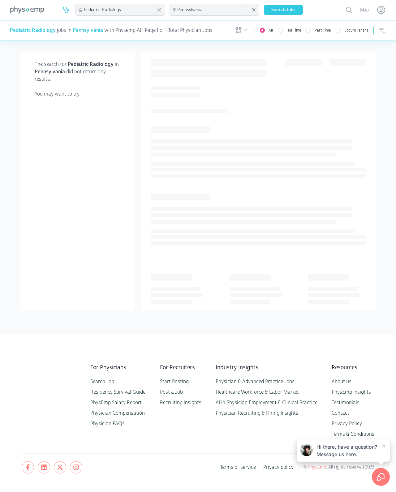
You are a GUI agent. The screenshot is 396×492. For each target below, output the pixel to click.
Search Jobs (283, 10)
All (271, 30)
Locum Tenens (356, 30)
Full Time (293, 30)
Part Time (323, 30)
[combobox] (119, 9)
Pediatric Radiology (33, 30)
